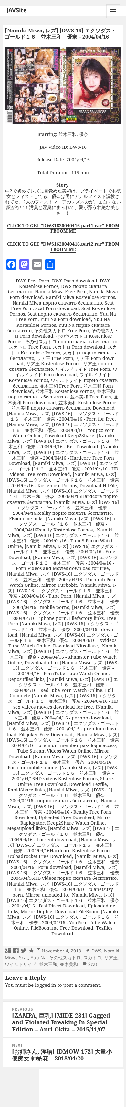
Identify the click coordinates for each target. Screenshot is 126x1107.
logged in (45, 985)
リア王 (111, 957)
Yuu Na (39, 957)
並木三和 (48, 964)
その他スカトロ (65, 957)
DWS (96, 951)
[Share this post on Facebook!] (16, 951)
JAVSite (16, 10)
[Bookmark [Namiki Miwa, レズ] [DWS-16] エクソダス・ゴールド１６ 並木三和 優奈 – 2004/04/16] (31, 951)
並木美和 (69, 964)
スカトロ (92, 957)
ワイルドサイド (21, 964)
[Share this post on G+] (8, 951)
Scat (23, 957)
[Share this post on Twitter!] (23, 951)
